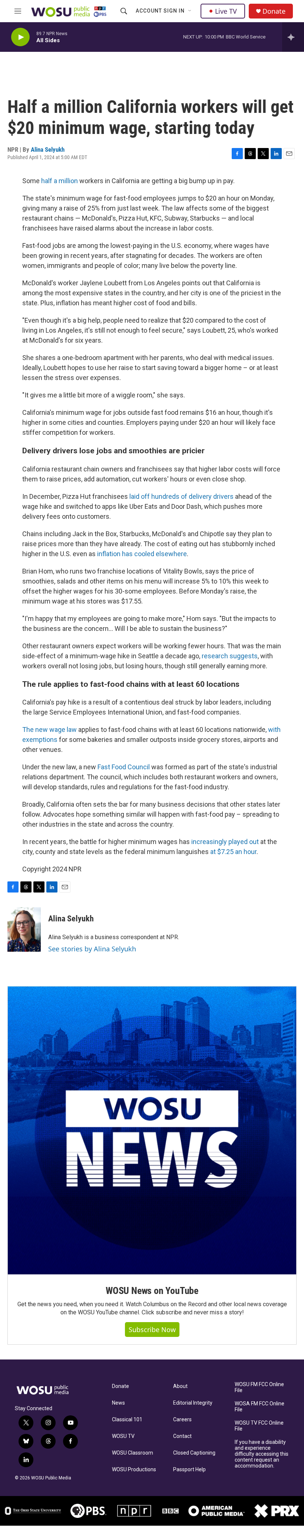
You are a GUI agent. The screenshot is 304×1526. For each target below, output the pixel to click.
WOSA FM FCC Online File (259, 1406)
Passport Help (189, 1469)
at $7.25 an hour (233, 852)
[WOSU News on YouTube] (152, 1130)
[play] (20, 37)
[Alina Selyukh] (24, 929)
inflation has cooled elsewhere (142, 554)
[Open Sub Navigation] (190, 11)
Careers (182, 1419)
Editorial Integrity (192, 1403)
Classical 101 (127, 1419)
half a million (60, 181)
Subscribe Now (152, 1329)
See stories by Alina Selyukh (92, 948)
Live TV (226, 11)
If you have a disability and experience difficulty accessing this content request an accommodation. (261, 1454)
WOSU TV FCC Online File (259, 1426)
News (118, 1403)
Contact (182, 1436)
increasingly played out (225, 842)
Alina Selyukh (48, 149)
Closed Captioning (194, 1453)
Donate (273, 11)
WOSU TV (123, 1436)
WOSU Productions (134, 1469)
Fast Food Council (123, 767)
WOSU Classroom (132, 1453)
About (180, 1386)
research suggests (230, 656)
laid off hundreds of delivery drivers (181, 496)
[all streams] (293, 37)
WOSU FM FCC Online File (259, 1387)
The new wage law (49, 729)
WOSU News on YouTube (152, 1290)
